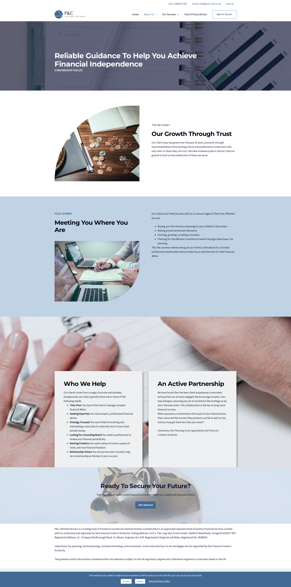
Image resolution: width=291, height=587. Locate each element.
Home (135, 14)
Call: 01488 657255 (177, 3)
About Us (149, 14)
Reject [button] (140, 581)
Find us (230, 3)
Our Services (169, 14)
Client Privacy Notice (195, 14)
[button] (155, 14)
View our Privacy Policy (159, 581)
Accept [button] (126, 581)
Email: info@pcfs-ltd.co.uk (206, 3)
